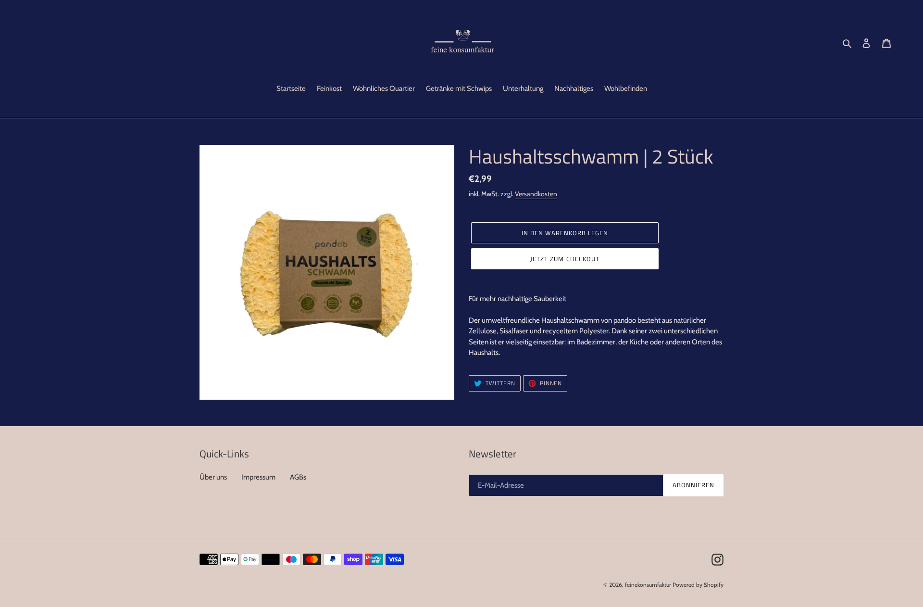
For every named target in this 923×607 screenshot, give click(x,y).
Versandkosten (536, 194)
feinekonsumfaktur (648, 584)
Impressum (258, 477)
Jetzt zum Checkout (564, 259)
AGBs (298, 477)
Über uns (213, 477)
